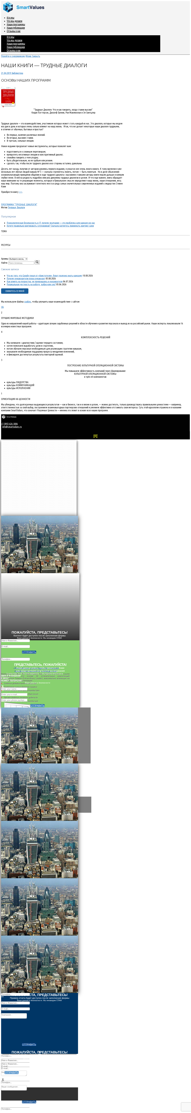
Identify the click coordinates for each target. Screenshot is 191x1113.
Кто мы (10, 17)
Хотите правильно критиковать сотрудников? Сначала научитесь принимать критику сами (50, 225)
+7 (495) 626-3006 (9, 423)
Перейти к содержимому (13, 56)
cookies (27, 301)
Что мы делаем (14, 21)
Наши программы (16, 24)
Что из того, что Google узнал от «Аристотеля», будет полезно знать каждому (44, 275)
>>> (20, 191)
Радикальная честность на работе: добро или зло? (31, 284)
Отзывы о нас (13, 31)
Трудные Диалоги (16, 207)
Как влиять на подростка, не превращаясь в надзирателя (35, 281)
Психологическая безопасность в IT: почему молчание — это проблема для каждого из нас (51, 222)
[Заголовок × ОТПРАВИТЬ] (95, 735)
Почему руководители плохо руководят (26, 278)
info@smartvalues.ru (12, 426)
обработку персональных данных (46, 1061)
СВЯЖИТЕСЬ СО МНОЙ (14, 291)
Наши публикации (16, 27)
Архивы (4, 258)
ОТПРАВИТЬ (29, 652)
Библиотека (17, 73)
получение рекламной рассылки (46, 1104)
